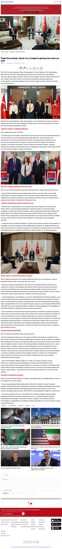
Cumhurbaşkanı (12, 404)
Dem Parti (20, 404)
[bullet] (24, 492)
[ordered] (22, 492)
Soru (33, 404)
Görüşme (28, 404)
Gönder (6, 492)
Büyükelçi (4, 404)
